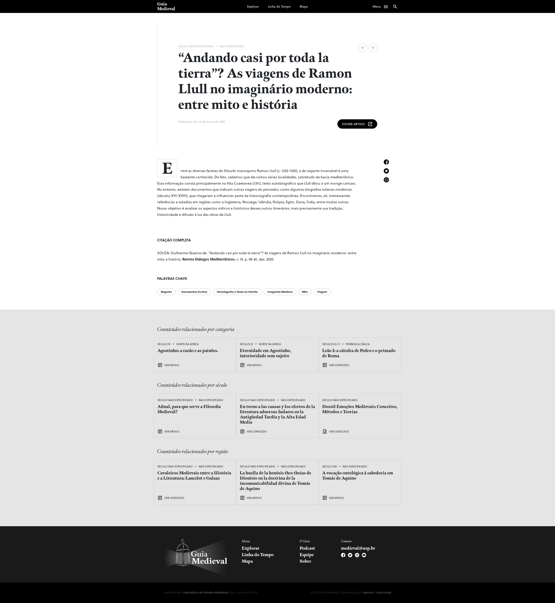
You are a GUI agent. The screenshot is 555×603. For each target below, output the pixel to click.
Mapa (304, 6)
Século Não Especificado (196, 46)
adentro (368, 592)
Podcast (307, 548)
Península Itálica (358, 344)
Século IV (164, 344)
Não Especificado (231, 46)
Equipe (307, 554)
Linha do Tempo (279, 6)
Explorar (253, 6)
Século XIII (329, 466)
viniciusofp (383, 592)
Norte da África (187, 344)
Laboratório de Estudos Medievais (205, 592)
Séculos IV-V (331, 344)
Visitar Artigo (357, 124)
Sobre (305, 561)
